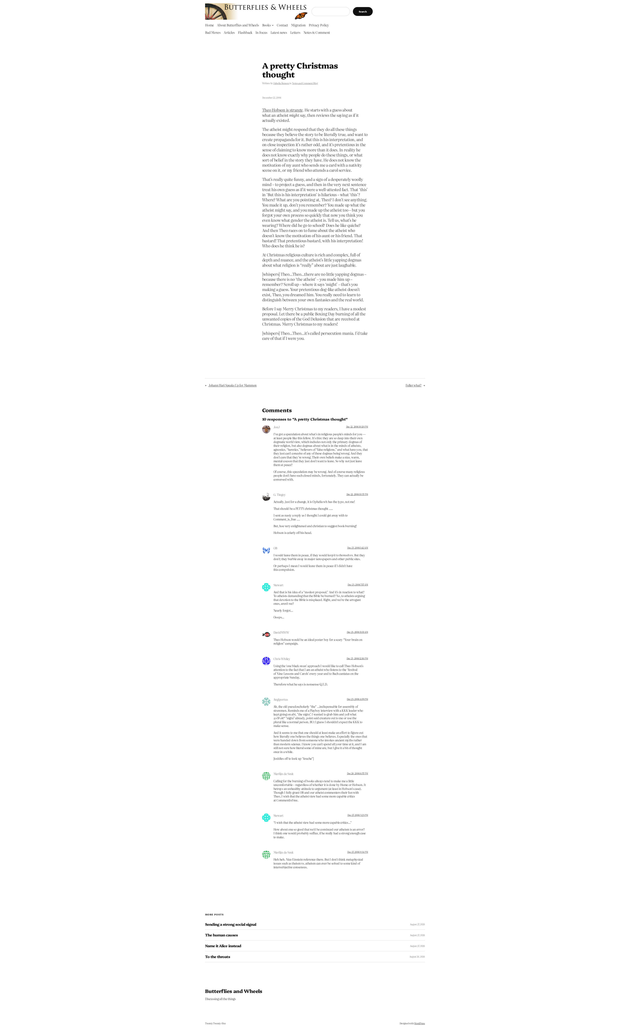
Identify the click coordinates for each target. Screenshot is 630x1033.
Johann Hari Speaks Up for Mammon (233, 385)
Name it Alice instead (223, 946)
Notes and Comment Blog (305, 83)
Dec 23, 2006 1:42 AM (357, 547)
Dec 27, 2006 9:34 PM (357, 852)
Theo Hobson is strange (282, 110)
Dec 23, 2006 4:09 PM (357, 699)
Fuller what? (413, 385)
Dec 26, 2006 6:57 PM (357, 773)
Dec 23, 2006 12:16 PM (357, 658)
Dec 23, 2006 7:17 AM (358, 584)
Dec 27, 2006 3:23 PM (357, 815)
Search (363, 11)
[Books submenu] (273, 25)
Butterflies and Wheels (233, 990)
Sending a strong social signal (230, 924)
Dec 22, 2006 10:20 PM (357, 426)
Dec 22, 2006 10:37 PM (357, 494)
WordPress (419, 1023)
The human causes (221, 935)
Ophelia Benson (281, 83)
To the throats (217, 957)
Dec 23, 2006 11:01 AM (357, 632)
